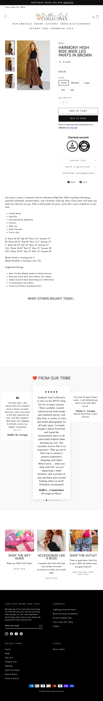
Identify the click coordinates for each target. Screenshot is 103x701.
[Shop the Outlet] (83, 540)
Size (62, 78)
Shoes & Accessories (75, 24)
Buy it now (78, 118)
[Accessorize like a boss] (51, 540)
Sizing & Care (11, 662)
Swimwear (57, 28)
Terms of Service (12, 678)
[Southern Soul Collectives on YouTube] (16, 633)
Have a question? (78, 167)
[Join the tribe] (41, 625)
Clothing (52, 24)
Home (61, 43)
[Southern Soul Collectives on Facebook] (11, 633)
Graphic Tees (38, 28)
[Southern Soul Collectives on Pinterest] (21, 633)
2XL (72, 90)
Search (8, 649)
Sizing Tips (78, 160)
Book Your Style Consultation (65, 614)
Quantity (65, 98)
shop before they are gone (83, 573)
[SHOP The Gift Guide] (19, 540)
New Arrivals (22, 24)
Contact (56, 626)
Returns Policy (11, 674)
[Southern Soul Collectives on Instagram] (6, 633)
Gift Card (9, 657)
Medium (75, 82)
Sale (70, 28)
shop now (51, 578)
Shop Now (19, 569)
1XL (63, 90)
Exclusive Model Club (62, 618)
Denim (38, 24)
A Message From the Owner (64, 609)
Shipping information (78, 173)
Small (63, 82)
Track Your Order (12, 670)
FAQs (7, 653)
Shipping (9, 666)
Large (87, 82)
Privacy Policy (59, 649)
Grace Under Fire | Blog (15, 7)
